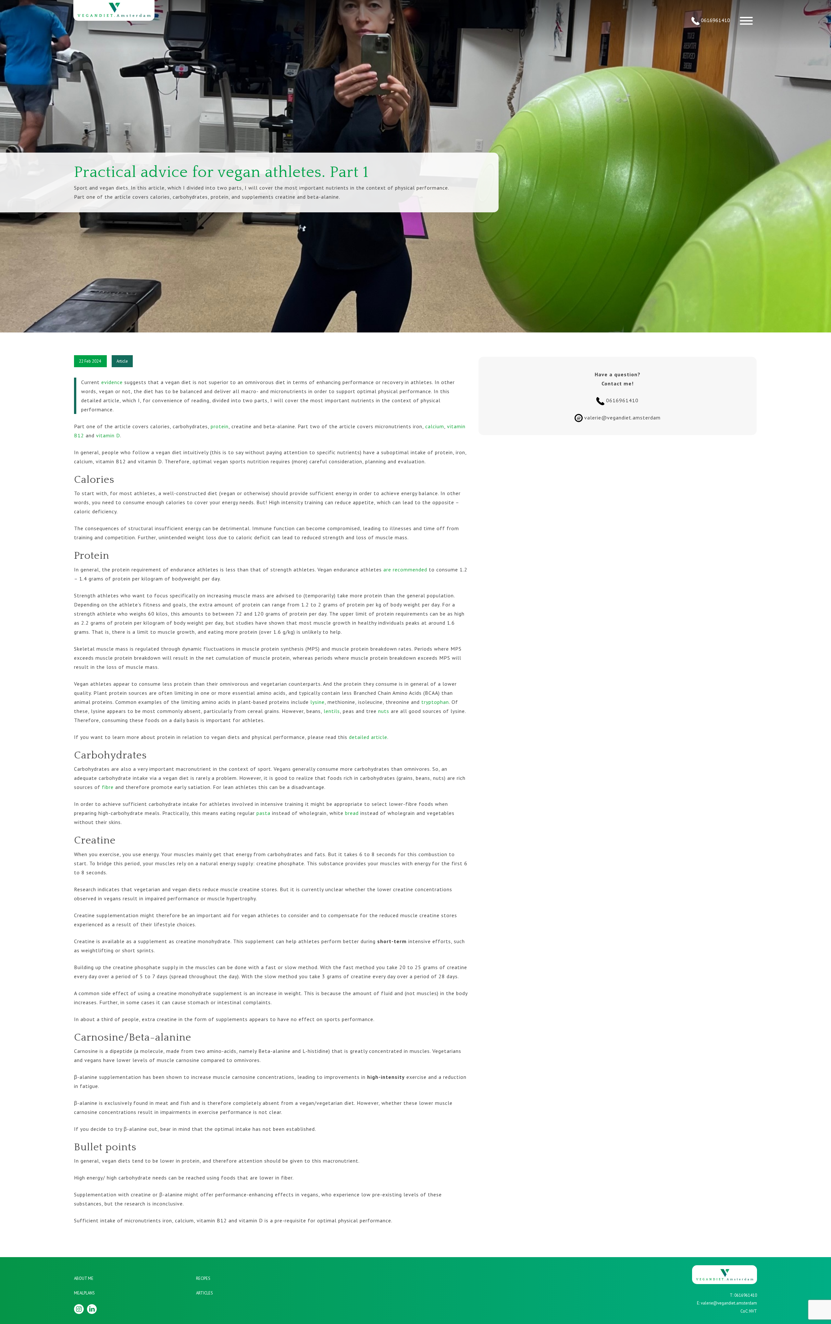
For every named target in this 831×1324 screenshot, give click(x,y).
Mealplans (84, 1293)
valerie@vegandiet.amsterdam (619, 417)
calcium (434, 426)
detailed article (368, 737)
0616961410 (715, 20)
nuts (383, 711)
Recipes (203, 1278)
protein (220, 426)
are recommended (405, 569)
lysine (317, 702)
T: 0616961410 (743, 1295)
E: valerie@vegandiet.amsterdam (727, 1303)
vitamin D (108, 435)
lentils (331, 711)
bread (352, 813)
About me (83, 1278)
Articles (204, 1293)
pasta (263, 813)
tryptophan (434, 702)
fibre (108, 787)
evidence (112, 382)
